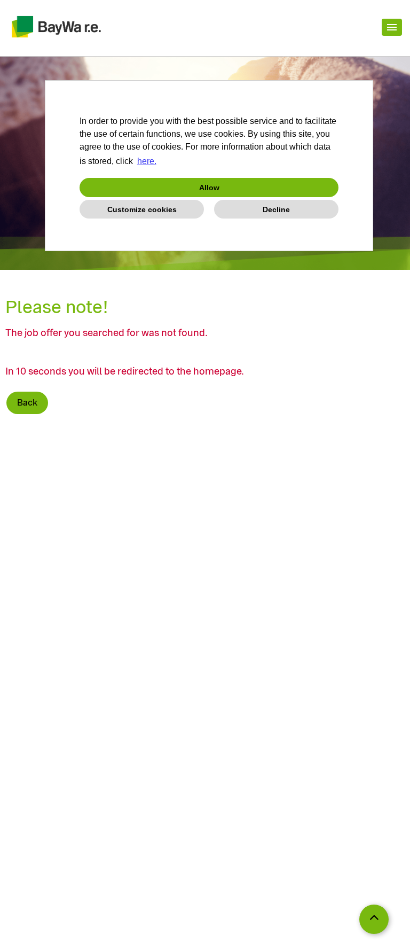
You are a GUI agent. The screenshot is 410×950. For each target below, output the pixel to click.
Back (27, 402)
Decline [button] (276, 209)
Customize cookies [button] (142, 209)
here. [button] (146, 161)
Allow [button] (209, 187)
